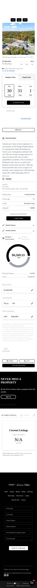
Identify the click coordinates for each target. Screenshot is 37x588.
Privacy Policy (10, 585)
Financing (30, 491)
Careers (27, 495)
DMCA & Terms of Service (23, 585)
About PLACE (15, 500)
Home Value (11, 495)
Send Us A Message (18, 548)
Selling (23, 491)
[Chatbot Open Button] (32, 583)
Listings (12, 491)
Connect (23, 500)
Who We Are (19, 495)
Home (6, 491)
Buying (18, 491)
